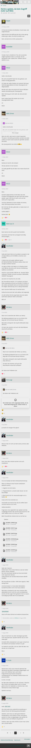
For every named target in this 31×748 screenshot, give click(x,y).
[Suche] (21, 2)
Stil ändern (27, 739)
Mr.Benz (17, 618)
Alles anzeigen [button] (15, 133)
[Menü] (29, 2)
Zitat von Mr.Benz (10, 348)
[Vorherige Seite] (7, 733)
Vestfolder (6, 611)
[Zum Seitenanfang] (28, 745)
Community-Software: (15, 745)
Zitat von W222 (9, 123)
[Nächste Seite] (23, 733)
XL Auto (8, 706)
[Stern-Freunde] (9, 2)
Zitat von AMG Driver (10, 389)
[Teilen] (28, 16)
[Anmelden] (25, 2)
